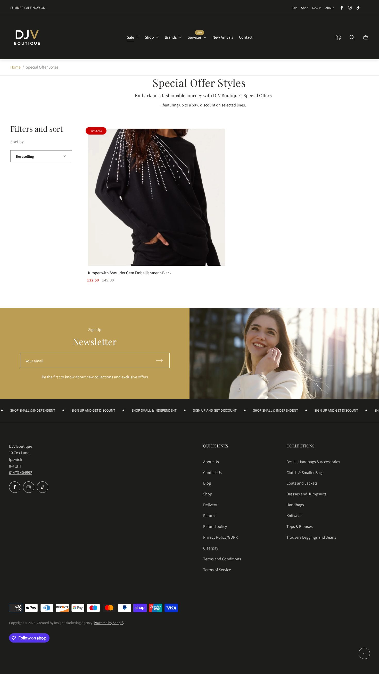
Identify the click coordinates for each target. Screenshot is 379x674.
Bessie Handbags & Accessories (313, 461)
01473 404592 (20, 472)
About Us (211, 461)
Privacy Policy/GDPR (220, 537)
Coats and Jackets (302, 483)
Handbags (295, 504)
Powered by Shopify (109, 622)
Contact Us (212, 472)
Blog (207, 483)
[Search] (352, 37)
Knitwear (294, 515)
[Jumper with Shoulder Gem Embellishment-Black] (156, 197)
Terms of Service (217, 569)
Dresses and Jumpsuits (306, 494)
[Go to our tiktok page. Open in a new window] (358, 8)
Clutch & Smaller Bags (305, 472)
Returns (210, 515)
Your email (34, 361)
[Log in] (338, 37)
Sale (294, 8)
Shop (304, 8)
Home (15, 67)
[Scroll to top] (364, 653)
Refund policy (215, 526)
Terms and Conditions (222, 559)
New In (317, 8)
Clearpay (210, 548)
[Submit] (161, 360)
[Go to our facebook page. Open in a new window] (341, 8)
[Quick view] (217, 137)
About (329, 8)
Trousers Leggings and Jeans (311, 537)
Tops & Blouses (299, 526)
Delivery (210, 504)
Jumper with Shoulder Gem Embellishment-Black (129, 273)
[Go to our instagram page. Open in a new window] (350, 8)
